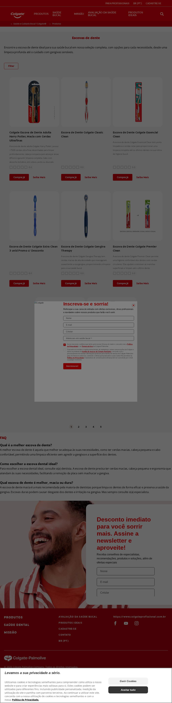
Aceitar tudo (128, 689)
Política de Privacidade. (25, 699)
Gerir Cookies (128, 681)
